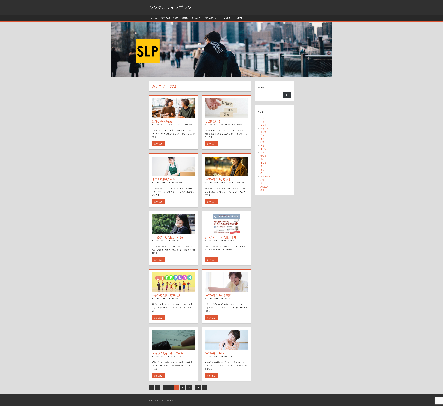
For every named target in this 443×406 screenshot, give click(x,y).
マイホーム (265, 125)
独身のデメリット (212, 18)
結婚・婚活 (265, 176)
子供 (262, 138)
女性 (190, 124)
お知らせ (264, 118)
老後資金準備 (212, 121)
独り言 (263, 162)
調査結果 (239, 124)
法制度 (263, 156)
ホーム (154, 18)
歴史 (262, 152)
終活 (262, 173)
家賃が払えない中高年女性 (167, 353)
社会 (262, 169)
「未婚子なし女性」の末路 (167, 237)
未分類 (263, 149)
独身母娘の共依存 (162, 121)
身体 (262, 190)
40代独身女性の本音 (216, 353)
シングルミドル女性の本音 (220, 237)
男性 (262, 166)
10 (189, 387)
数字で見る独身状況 (169, 18)
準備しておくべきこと (191, 18)
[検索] (287, 95)
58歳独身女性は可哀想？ (219, 179)
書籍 (262, 145)
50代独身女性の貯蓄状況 (166, 295)
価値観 (185, 124)
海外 (262, 159)
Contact (238, 18)
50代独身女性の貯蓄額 (218, 295)
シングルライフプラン (170, 7)
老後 (233, 124)
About (227, 18)
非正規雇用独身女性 (163, 179)
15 (198, 387)
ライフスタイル (176, 124)
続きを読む (158, 144)
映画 (262, 142)
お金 (225, 124)
